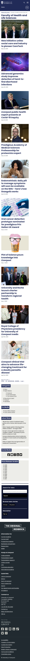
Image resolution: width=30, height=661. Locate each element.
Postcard (7, 400)
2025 (6, 466)
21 (12, 381)
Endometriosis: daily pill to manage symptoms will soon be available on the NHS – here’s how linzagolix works (14, 186)
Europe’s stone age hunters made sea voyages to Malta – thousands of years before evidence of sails (13, 432)
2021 (6, 472)
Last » (22, 381)
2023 (6, 469)
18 (8, 381)
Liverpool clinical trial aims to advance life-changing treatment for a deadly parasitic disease (14, 367)
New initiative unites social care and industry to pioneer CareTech (14, 43)
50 (18, 381)
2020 (6, 474)
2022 (6, 471)
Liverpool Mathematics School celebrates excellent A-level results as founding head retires (14, 438)
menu (27, 7)
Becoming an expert (9, 398)
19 (9, 381)
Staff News (7, 401)
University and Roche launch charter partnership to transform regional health (12, 293)
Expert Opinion (8, 391)
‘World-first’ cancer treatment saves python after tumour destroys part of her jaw (14, 423)
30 (15, 381)
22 (13, 381)
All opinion (12, 505)
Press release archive (10, 412)
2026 (6, 465)
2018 (6, 477)
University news (5, 12)
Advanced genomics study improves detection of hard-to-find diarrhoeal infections (12, 79)
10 (6, 381)
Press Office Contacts (10, 411)
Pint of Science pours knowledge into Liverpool (12, 257)
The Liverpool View (12, 396)
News (3, 7)
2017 (6, 479)
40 (17, 381)
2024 (6, 468)
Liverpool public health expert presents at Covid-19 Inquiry (13, 115)
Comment (9, 393)
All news (5, 505)
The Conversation (11, 394)
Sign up (5, 514)
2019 (6, 475)
